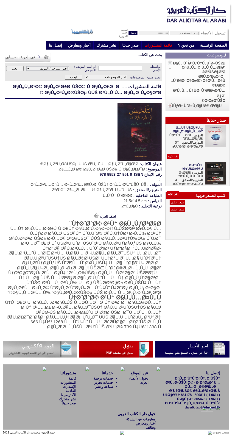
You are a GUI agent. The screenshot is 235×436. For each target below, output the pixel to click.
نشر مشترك (106, 45)
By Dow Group (221, 432)
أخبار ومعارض (79, 45)
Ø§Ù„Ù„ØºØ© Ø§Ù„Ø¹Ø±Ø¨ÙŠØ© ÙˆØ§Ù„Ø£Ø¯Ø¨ (67, 86)
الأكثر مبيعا (68, 395)
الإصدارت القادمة (69, 389)
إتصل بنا (55, 45)
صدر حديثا (130, 45)
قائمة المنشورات (158, 45)
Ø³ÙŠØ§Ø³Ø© (213, 72)
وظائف (150, 427)
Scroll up (170, 63)
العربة (144, 382)
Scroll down (170, 105)
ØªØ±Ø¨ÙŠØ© (213, 101)
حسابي (10, 57)
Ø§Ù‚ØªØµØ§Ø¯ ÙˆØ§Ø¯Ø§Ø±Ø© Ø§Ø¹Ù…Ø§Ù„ (198, 79)
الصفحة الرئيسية (213, 45)
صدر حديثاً (69, 403)
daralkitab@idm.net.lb (202, 407)
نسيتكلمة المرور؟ (123, 33)
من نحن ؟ (186, 45)
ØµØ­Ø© (218, 85)
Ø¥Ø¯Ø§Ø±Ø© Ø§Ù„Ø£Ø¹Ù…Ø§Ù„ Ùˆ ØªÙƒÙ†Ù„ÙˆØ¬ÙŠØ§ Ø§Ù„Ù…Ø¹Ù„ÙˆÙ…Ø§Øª (199, 63)
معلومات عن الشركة (141, 419)
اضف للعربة (108, 216)
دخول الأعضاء (138, 378)
